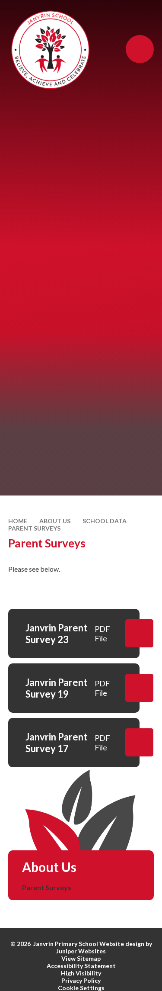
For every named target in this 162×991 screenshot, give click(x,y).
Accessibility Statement (81, 965)
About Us (54, 520)
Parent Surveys (34, 528)
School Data (105, 520)
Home (17, 520)
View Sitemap (81, 958)
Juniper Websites (81, 951)
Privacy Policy (81, 980)
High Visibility (81, 973)
